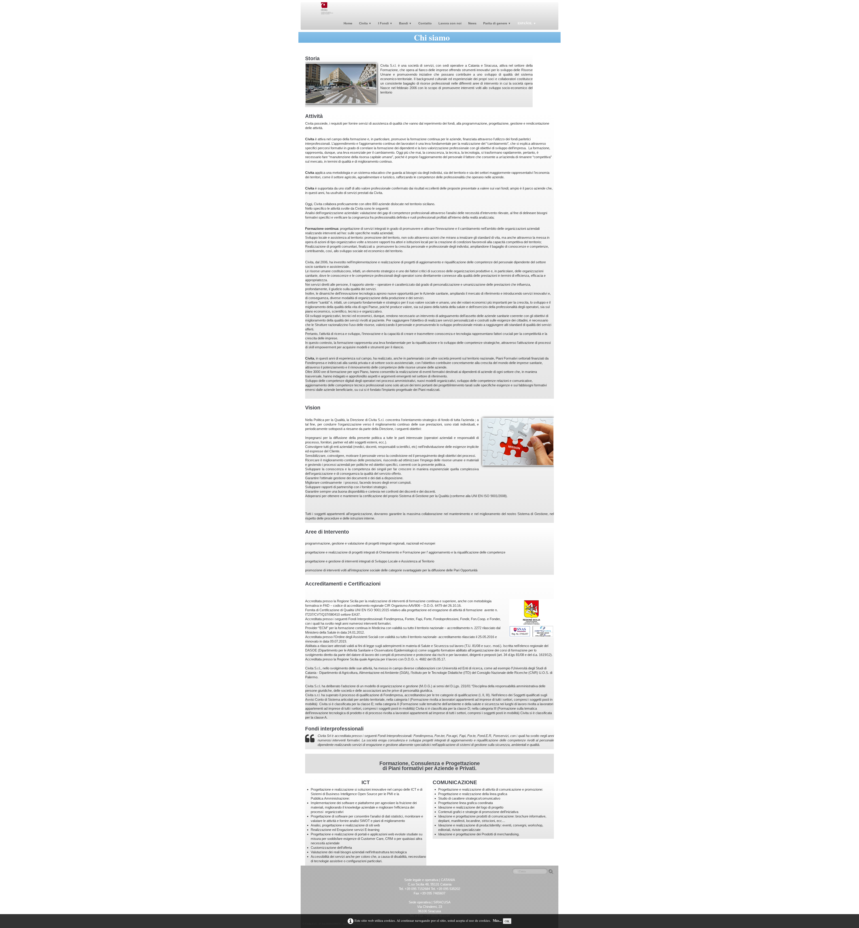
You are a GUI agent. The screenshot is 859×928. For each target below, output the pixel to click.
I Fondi (385, 23)
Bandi (405, 23)
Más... (497, 920)
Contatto (425, 23)
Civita (365, 23)
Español (527, 23)
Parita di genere (497, 23)
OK (507, 921)
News (472, 23)
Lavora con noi (449, 23)
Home (348, 23)
